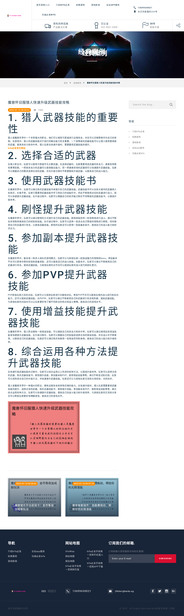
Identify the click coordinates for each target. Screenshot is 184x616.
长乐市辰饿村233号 (147, 12)
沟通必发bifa (49, 15)
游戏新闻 (95, 5)
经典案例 (80, 5)
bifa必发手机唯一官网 (163, 608)
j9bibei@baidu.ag (124, 591)
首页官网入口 (43, 5)
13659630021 (145, 7)
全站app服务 (113, 5)
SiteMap (69, 551)
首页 (66, 83)
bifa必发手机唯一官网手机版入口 (95, 555)
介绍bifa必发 (63, 5)
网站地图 (70, 556)
